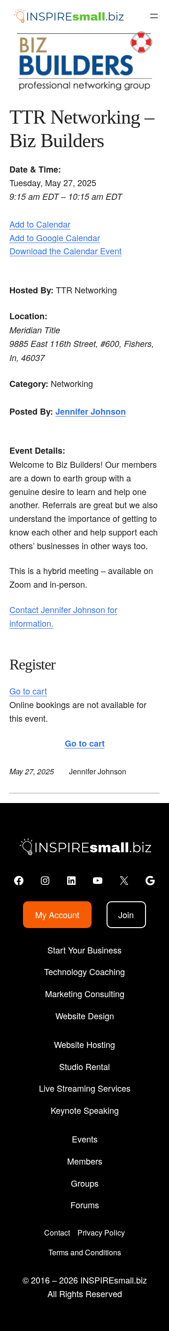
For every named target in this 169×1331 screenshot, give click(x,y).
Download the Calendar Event (65, 250)
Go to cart (28, 691)
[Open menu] (154, 16)
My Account (57, 914)
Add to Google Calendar (54, 237)
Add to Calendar (39, 224)
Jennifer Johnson (90, 411)
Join (126, 914)
